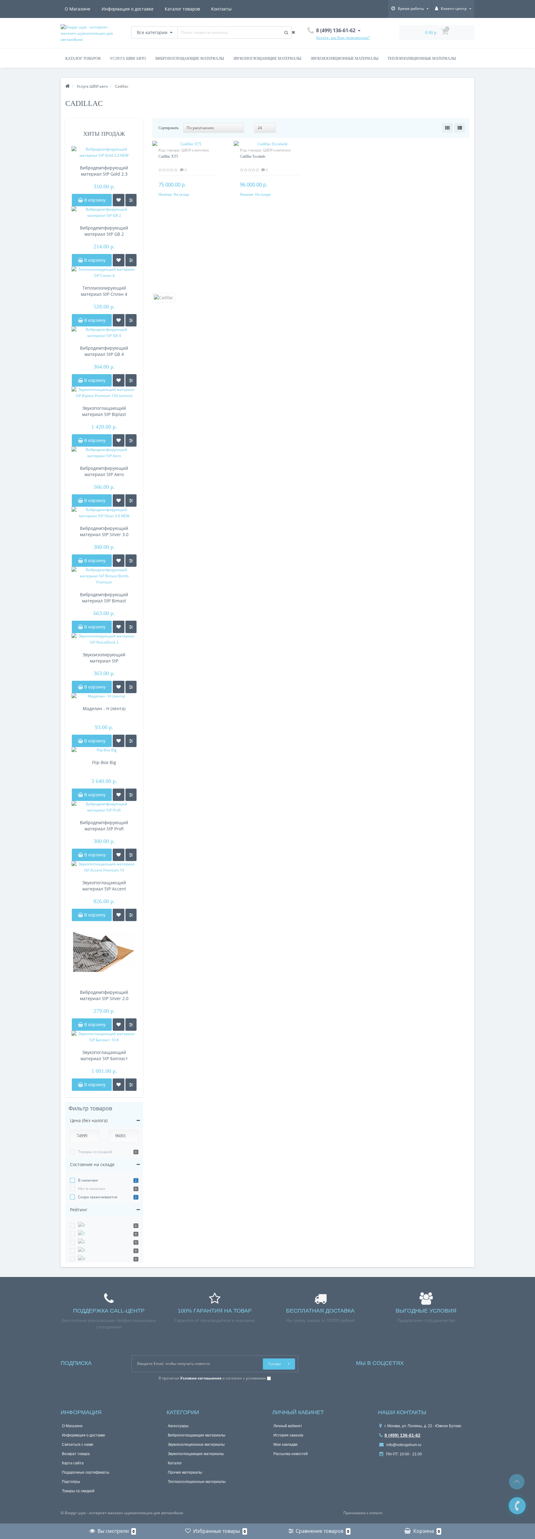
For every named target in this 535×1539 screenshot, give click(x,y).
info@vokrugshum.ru (403, 1445)
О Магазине (77, 9)
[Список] (460, 128)
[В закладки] (118, 200)
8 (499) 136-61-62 (402, 1435)
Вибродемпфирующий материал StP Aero (104, 471)
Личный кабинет (287, 1426)
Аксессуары (178, 1426)
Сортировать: (169, 128)
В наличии (88, 1180)
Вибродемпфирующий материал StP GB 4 (104, 351)
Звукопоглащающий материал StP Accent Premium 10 (104, 886)
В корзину (94, 200)
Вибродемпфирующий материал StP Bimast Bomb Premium (104, 598)
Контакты (221, 9)
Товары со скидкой (95, 1151)
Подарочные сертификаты (85, 1472)
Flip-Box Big (104, 762)
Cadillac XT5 (168, 156)
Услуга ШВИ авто (128, 58)
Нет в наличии (91, 1188)
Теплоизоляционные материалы (422, 58)
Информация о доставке (128, 9)
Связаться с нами (77, 1444)
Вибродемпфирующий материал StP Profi (104, 826)
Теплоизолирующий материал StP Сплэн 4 (104, 291)
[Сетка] (447, 128)
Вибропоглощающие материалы (189, 58)
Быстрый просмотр (188, 148)
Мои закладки (285, 1444)
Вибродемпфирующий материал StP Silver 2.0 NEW (104, 995)
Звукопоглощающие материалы (267, 58)
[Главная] (67, 86)
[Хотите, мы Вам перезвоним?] (517, 1505)
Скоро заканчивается (97, 1197)
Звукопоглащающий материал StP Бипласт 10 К (104, 1055)
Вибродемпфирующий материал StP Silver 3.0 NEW (104, 531)
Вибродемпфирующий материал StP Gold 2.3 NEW (104, 171)
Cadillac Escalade (252, 156)
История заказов (288, 1435)
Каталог (175, 1463)
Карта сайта (73, 1463)
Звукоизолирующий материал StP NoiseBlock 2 (104, 658)
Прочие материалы (185, 1472)
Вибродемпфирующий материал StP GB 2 (104, 231)
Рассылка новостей (290, 1454)
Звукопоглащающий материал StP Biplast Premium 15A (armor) (104, 411)
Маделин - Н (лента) (104, 708)
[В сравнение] (131, 200)
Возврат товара (76, 1454)
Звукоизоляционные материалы (344, 58)
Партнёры (71, 1482)
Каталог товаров (182, 9)
